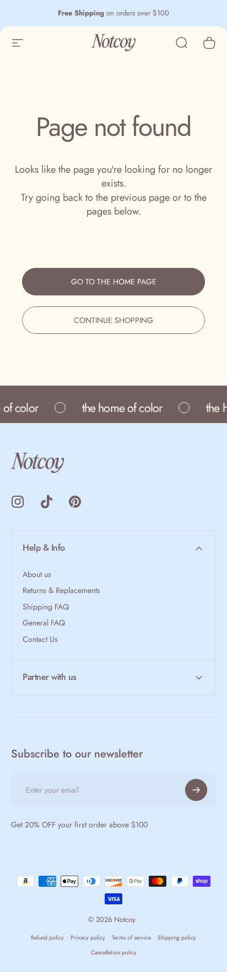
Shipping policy (177, 937)
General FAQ (44, 623)
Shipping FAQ (46, 607)
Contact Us (40, 640)
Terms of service (131, 937)
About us (37, 575)
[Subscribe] (196, 790)
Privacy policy (88, 937)
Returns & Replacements (61, 591)
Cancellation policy (114, 952)
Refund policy (47, 937)
